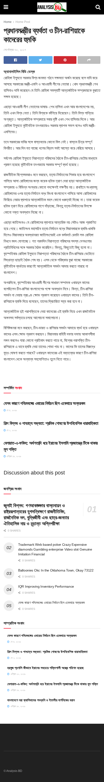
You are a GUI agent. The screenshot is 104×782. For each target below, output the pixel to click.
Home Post (22, 22)
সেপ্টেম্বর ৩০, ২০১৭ (15, 50)
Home (8, 22)
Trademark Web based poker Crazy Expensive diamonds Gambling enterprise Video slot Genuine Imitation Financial (55, 549)
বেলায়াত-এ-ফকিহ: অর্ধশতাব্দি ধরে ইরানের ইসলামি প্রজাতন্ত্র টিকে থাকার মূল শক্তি (52, 684)
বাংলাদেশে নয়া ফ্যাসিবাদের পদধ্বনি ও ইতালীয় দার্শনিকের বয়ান (41, 700)
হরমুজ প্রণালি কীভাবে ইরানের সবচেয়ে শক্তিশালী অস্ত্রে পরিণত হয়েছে (45, 668)
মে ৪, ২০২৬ (11, 410)
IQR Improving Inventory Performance (46, 586)
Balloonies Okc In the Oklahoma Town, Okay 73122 (56, 570)
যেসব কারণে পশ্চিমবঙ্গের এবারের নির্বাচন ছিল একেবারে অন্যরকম (44, 403)
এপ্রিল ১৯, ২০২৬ (13, 456)
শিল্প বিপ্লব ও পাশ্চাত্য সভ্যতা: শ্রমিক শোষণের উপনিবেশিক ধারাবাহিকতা (51, 423)
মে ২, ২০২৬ (11, 430)
